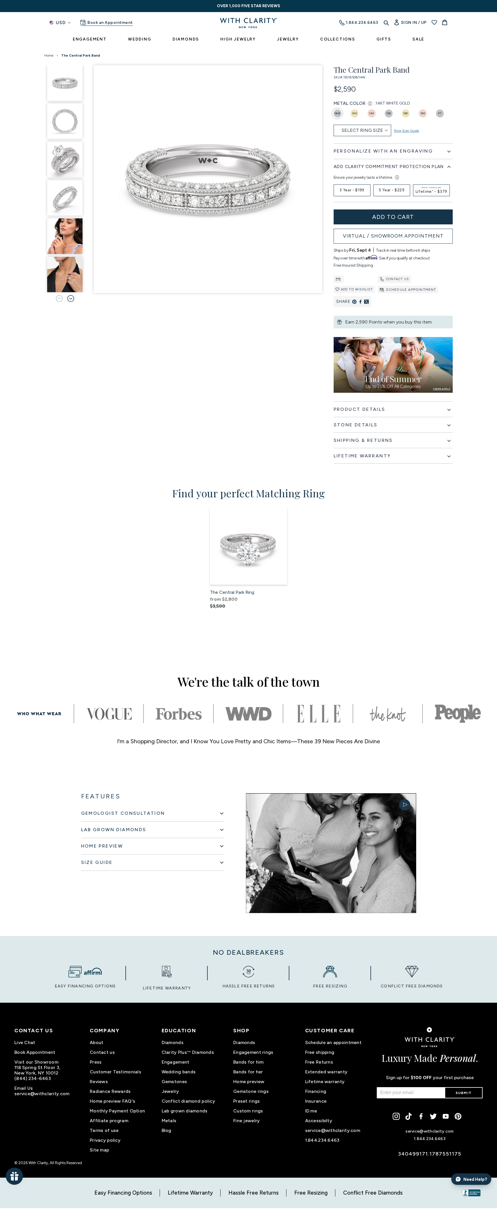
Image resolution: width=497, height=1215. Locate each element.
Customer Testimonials (115, 1072)
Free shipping (319, 1052)
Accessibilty (318, 1120)
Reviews (99, 1081)
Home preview (248, 1081)
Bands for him (248, 1062)
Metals (169, 1120)
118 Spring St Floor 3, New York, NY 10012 (37, 1070)
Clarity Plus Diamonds (188, 1052)
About (96, 1042)
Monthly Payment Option (117, 1111)
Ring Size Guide (406, 131)
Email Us (23, 1088)
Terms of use (104, 1130)
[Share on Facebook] (360, 301)
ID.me (311, 1111)
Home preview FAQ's (112, 1101)
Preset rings (246, 1101)
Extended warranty (326, 1072)
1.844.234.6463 (322, 1140)
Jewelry (170, 1091)
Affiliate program (109, 1120)
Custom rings (248, 1111)
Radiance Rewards (110, 1091)
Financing (315, 1091)
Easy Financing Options (123, 1192)
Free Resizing (311, 1192)
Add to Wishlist (357, 289)
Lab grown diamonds (185, 1111)
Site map (99, 1150)
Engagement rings (253, 1052)
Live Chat (24, 1042)
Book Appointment (34, 1052)
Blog (166, 1130)
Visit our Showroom (36, 1062)
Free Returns (319, 1062)
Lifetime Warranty (190, 1192)
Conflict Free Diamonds (373, 1192)
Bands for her (248, 1072)
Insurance (316, 1101)
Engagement (176, 1062)
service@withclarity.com (41, 1093)
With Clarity (38, 1163)
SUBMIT (464, 1093)
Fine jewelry (246, 1120)
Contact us (397, 279)
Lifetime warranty (325, 1081)
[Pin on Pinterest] (354, 301)
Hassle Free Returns (253, 1192)
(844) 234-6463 (32, 1078)
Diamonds (172, 1042)
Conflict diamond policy (188, 1101)
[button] (71, 298)
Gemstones (174, 1081)
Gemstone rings (251, 1091)
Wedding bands (179, 1072)
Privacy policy (105, 1140)
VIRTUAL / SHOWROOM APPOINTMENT (393, 236)
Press (96, 1062)
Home (48, 55)
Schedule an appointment (333, 1042)
